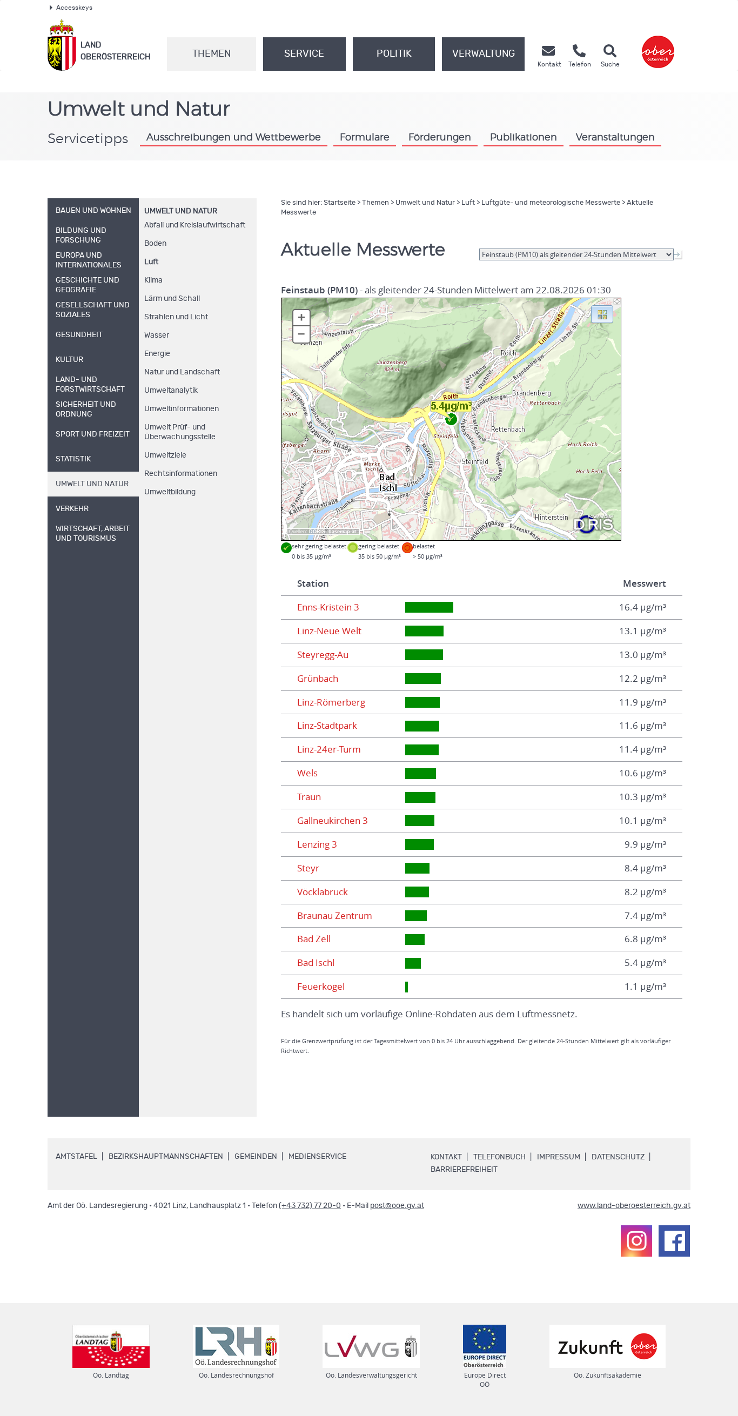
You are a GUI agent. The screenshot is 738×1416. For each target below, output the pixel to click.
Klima (153, 280)
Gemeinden (255, 1156)
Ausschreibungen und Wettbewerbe (233, 138)
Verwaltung (483, 54)
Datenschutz (618, 1157)
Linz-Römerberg (331, 702)
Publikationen (523, 138)
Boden (155, 243)
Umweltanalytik (171, 390)
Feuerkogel (321, 986)
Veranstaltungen (615, 138)
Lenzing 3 (317, 844)
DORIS (317, 531)
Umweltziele (165, 455)
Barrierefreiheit (464, 1169)
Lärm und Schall (172, 299)
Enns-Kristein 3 (328, 607)
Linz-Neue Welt (329, 631)
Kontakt (446, 1157)
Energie (157, 354)
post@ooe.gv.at (397, 1206)
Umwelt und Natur (180, 211)
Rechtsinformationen (180, 474)
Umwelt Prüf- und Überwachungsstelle (180, 432)
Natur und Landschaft (182, 372)
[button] (602, 313)
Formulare (365, 138)
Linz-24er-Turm (329, 749)
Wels (307, 773)
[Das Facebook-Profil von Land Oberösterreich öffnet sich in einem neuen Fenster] (674, 1241)
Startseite (339, 202)
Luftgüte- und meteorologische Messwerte (550, 202)
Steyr (308, 868)
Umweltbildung (170, 492)
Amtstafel (76, 1156)
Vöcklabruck (322, 892)
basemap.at (342, 531)
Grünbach (317, 678)
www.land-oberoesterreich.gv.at (634, 1206)
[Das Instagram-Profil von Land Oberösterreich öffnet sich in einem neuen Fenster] (636, 1241)
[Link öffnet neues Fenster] (658, 45)
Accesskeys (74, 7)
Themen (211, 54)
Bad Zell (314, 939)
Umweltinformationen (181, 409)
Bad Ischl (315, 963)
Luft (151, 262)
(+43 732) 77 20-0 (310, 1206)
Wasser (156, 335)
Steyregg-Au (322, 655)
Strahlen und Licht (176, 317)
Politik (394, 54)
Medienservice (317, 1156)
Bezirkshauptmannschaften (166, 1156)
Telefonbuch (499, 1157)
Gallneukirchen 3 (332, 821)
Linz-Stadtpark (327, 726)
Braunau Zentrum (334, 916)
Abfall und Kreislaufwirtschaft (194, 225)
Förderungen (439, 138)
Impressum (558, 1157)
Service (304, 54)
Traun (309, 797)
